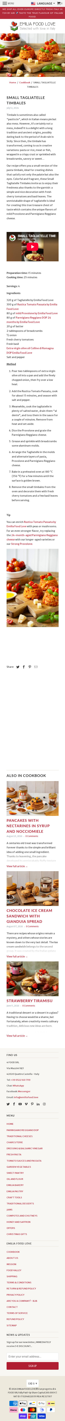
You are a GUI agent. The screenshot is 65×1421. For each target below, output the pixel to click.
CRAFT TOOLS (14, 1197)
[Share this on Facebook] (23, 667)
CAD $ (32, 1383)
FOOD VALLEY (14, 1270)
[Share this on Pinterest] (29, 667)
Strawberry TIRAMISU (30, 1000)
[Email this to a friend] (35, 667)
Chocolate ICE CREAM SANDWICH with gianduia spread (29, 916)
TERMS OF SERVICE (17, 1313)
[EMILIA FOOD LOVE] (32, 27)
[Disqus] (33, 721)
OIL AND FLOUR (15, 1179)
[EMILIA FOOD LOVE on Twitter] (8, 1104)
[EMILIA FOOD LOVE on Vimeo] (26, 1104)
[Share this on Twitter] (17, 667)
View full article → (17, 866)
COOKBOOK (13, 1251)
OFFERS (11, 1228)
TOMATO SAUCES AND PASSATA (24, 1160)
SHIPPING (12, 1276)
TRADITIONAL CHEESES (20, 1136)
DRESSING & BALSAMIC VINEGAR (25, 1148)
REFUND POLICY (15, 1319)
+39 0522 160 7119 (21, 1079)
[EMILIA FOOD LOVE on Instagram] (44, 1104)
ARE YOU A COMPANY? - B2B (22, 1300)
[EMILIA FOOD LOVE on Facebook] (14, 1104)
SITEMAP (12, 1325)
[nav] (8, 3)
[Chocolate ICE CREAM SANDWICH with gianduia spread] (33, 889)
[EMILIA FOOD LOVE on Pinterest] (32, 1104)
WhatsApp (18, 1085)
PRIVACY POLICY (15, 1294)
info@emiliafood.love (26, 1097)
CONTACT (12, 1307)
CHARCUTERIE (15, 1142)
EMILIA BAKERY (15, 1185)
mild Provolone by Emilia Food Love (37, 313)
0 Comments (31, 836)
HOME (10, 1123)
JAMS (9, 1209)
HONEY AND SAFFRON (19, 1222)
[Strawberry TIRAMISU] (33, 979)
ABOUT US (12, 1258)
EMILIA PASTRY (15, 1191)
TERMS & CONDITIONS (19, 1282)
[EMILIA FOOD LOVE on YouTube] (20, 1104)
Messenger (24, 1091)
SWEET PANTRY (15, 1172)
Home (12, 82)
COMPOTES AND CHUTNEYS (22, 1215)
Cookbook (24, 82)
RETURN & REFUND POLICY (21, 1288)
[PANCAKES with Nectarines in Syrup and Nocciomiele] (33, 799)
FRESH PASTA (14, 1154)
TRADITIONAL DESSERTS (20, 1203)
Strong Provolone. (22, 543)
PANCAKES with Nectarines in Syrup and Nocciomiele (28, 825)
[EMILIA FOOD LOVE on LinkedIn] (38, 1104)
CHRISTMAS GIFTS (17, 1234)
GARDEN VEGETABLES (19, 1166)
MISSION (11, 1264)
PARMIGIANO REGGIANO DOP (23, 1130)
